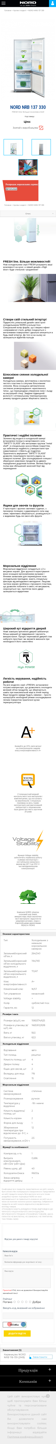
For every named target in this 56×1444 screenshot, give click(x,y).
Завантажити (40, 1357)
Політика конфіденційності (25, 1436)
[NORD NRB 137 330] (13, 147)
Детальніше (11, 189)
